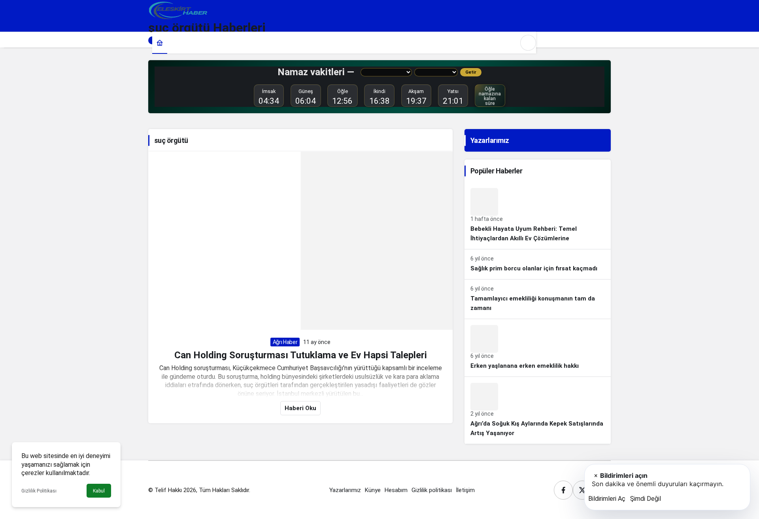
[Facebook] (563, 490)
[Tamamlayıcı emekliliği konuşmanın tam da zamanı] (537, 299)
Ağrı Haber (285, 342)
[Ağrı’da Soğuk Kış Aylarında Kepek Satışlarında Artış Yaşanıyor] (537, 410)
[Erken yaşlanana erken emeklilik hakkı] (537, 347)
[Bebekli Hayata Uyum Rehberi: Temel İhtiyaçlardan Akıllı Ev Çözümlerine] (537, 215)
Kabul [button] (99, 491)
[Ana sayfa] (159, 42)
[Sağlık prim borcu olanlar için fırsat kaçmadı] (537, 264)
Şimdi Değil (645, 498)
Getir (470, 72)
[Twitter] (582, 490)
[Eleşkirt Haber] (178, 9)
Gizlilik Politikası (39, 491)
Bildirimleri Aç (606, 498)
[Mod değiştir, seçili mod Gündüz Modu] (528, 43)
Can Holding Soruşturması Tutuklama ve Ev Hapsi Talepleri (300, 354)
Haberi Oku (300, 408)
